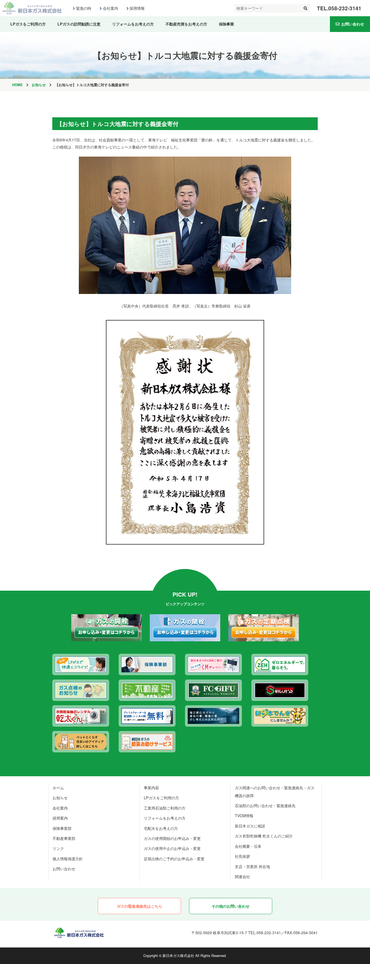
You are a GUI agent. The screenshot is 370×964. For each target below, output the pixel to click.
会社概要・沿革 (248, 846)
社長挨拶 (242, 856)
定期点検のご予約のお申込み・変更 (174, 858)
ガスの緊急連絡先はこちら (139, 906)
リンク (58, 848)
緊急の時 (83, 8)
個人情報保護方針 (68, 858)
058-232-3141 (344, 8)
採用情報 (137, 8)
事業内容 (151, 787)
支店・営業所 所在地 (252, 866)
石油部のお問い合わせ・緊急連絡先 (265, 805)
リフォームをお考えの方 (133, 24)
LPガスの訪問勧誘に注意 (78, 24)
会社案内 (110, 8)
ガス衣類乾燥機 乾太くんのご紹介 (264, 836)
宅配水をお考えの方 (161, 828)
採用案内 (60, 818)
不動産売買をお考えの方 (186, 24)
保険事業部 (62, 828)
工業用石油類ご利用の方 (165, 808)
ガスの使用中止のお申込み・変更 (172, 848)
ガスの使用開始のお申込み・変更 (172, 838)
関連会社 (242, 876)
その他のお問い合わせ (230, 906)
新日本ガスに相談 (250, 826)
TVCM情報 (244, 815)
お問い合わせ (352, 24)
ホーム (58, 787)
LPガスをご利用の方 (28, 24)
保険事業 (226, 24)
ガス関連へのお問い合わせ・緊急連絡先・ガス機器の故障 (274, 791)
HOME (17, 84)
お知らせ (39, 84)
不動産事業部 (64, 838)
